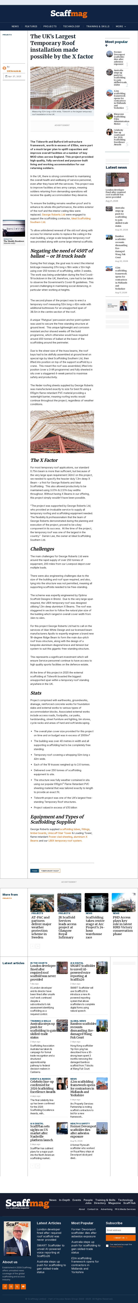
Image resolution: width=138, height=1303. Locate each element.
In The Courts (38, 963)
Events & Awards (40, 1079)
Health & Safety (80, 1123)
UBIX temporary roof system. (65, 840)
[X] (17, 1286)
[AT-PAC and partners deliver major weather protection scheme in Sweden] (42, 902)
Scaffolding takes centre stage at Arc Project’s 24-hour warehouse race (95, 927)
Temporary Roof (50, 871)
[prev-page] (32, 946)
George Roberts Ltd (53, 214)
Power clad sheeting (60, 836)
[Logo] (69, 13)
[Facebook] (5, 1286)
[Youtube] (23, 1286)
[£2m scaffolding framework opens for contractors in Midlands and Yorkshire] (109, 93)
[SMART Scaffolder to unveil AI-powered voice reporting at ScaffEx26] (102, 968)
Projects (7, 35)
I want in (119, 1238)
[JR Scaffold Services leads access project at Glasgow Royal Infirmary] (69, 902)
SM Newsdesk (14, 71)
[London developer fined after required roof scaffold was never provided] (117, 180)
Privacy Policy (116, 1246)
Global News (78, 1021)
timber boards (38, 833)
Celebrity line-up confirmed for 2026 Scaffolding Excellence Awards (120, 137)
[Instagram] (11, 1286)
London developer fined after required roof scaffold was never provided (116, 193)
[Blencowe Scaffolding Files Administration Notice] (109, 116)
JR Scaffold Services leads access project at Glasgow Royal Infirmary (67, 927)
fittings (86, 829)
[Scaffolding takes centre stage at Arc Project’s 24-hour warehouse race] (96, 902)
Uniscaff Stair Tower (59, 833)
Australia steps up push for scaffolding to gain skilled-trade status (120, 77)
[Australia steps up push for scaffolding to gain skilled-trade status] (109, 72)
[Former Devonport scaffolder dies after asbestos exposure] (109, 54)
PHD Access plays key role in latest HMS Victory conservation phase (123, 925)
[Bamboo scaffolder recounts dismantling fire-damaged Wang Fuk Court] (109, 237)
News (89, 913)
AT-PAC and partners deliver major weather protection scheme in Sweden (41, 927)
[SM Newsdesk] (5, 68)
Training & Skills (40, 1021)
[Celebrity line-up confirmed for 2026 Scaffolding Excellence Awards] (109, 132)
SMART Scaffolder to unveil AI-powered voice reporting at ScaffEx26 (82, 972)
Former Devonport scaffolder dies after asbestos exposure (119, 58)
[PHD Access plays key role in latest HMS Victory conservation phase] (123, 902)
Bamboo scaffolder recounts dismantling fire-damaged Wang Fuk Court (83, 1030)
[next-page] (38, 946)
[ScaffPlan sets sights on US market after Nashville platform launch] (62, 1128)
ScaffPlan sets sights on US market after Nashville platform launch (41, 1133)
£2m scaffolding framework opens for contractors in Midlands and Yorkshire (120, 99)
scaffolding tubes (70, 829)
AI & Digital (76, 963)
